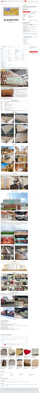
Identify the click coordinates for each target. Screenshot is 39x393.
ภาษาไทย (29, 389)
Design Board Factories (13, 384)
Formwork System (11, 373)
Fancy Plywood (21, 374)
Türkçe (30, 389)
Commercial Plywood (21, 373)
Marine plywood (2, 375)
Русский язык (14, 389)
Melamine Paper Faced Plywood (32, 374)
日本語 (25, 389)
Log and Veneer (10, 381)
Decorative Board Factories (19, 384)
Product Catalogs (8, 372)
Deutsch (18, 389)
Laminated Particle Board (21, 381)
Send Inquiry (33, 51)
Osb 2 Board (24, 384)
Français (12, 389)
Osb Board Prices (27, 384)
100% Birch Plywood (2, 373)
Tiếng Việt (32, 389)
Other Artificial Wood (3, 381)
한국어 (24, 389)
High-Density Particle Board (15, 381)
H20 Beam (20, 375)
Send (4, 344)
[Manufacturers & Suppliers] (4, 1)
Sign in (37, 1)
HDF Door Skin (30, 375)
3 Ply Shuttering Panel (12, 375)
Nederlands (20, 389)
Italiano (16, 389)
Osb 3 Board (31, 384)
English (6, 389)
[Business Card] (37, 49)
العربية (22, 389)
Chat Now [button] (34, 53)
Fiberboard (7, 381)
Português (10, 389)
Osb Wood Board (35, 384)
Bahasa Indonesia (35, 389)
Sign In (23, 44)
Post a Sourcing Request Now (16, 344)
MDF (29, 373)
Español (8, 389)
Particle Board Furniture (27, 381)
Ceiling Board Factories (3, 384)
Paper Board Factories (8, 384)
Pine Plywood (11, 374)
